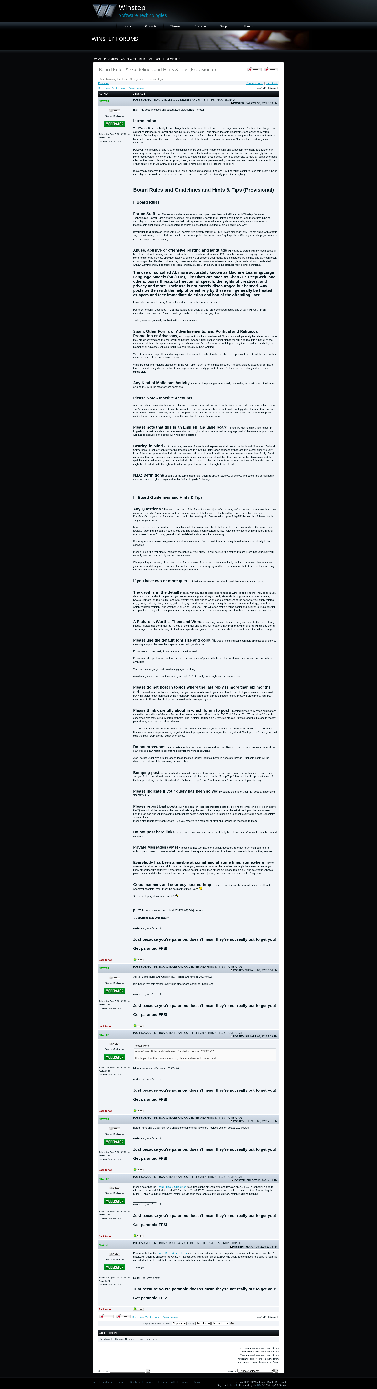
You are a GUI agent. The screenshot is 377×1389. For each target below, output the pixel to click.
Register (173, 59)
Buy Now (200, 26)
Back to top (105, 959)
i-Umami (232, 1385)
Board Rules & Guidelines (171, 1186)
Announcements (136, 88)
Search (131, 59)
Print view (103, 83)
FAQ (122, 59)
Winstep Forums (106, 59)
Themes (175, 26)
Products (150, 26)
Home (127, 26)
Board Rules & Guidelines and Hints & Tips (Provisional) (157, 69)
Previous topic (254, 83)
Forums (249, 26)
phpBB (257, 1385)
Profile (159, 59)
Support (225, 26)
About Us (199, 1382)
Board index (104, 88)
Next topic (272, 83)
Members (145, 59)
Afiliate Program (180, 1382)
